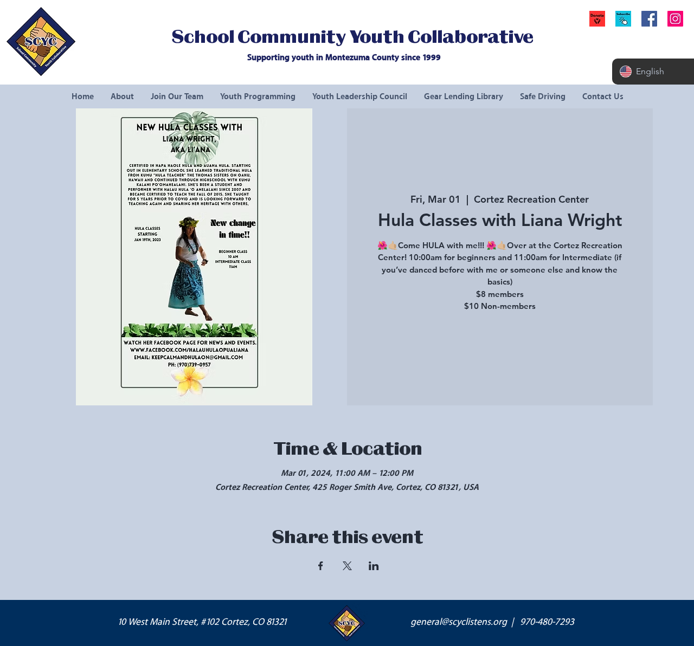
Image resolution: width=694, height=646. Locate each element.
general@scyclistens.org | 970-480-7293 (492, 622)
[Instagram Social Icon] (675, 19)
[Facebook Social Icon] (649, 19)
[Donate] (597, 19)
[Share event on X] (347, 565)
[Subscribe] (623, 19)
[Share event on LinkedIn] (374, 565)
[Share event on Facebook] (321, 565)
